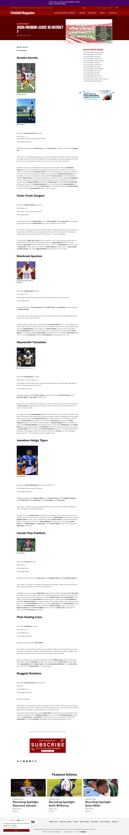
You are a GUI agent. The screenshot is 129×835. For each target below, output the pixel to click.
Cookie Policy (6, 827)
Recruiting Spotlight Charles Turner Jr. (93, 77)
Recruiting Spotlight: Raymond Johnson (35, 8)
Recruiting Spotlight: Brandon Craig (92, 64)
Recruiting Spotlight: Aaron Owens (92, 75)
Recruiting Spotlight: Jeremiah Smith (93, 58)
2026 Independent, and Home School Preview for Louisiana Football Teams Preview (97, 79)
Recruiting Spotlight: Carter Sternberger (93, 68)
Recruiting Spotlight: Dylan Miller (92, 56)
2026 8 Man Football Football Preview (93, 81)
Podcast (82, 13)
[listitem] (96, 92)
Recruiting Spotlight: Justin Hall (91, 73)
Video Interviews (84, 821)
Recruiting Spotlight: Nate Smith (92, 62)
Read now (50, 8)
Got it (16, 830)
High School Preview (65, 821)
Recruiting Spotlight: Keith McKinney (93, 54)
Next (113, 93)
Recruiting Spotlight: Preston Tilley (92, 70)
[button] (65, 12)
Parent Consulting (105, 821)
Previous (80, 93)
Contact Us (113, 13)
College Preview (53, 821)
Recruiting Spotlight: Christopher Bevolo (94, 60)
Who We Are (94, 821)
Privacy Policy (13, 827)
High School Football (22, 24)
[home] (22, 13)
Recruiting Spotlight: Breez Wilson (92, 66)
